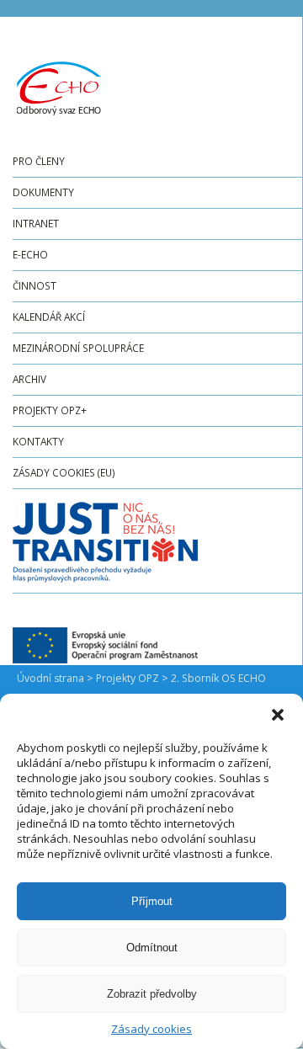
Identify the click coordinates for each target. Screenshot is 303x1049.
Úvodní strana (50, 678)
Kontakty (38, 441)
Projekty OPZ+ (50, 410)
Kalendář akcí (49, 316)
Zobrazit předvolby (152, 994)
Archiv (29, 379)
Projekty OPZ (127, 678)
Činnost (34, 285)
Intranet (36, 223)
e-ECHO (30, 254)
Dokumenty (43, 192)
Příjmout (152, 901)
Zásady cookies (151, 1028)
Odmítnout (152, 947)
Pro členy (39, 161)
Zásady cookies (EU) (64, 472)
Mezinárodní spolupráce (78, 347)
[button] (277, 714)
